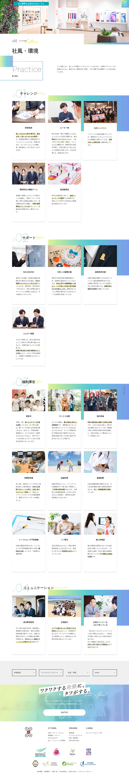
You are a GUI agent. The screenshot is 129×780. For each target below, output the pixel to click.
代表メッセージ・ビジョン (56, 733)
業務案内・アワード (54, 735)
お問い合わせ (73, 771)
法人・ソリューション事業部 (56, 740)
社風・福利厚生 (73, 738)
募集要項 (47, 771)
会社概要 (39, 771)
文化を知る (73, 728)
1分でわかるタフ (53, 738)
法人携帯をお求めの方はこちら (31, 4)
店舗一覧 (54, 771)
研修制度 (71, 733)
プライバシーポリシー (85, 771)
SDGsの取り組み (74, 740)
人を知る (89, 728)
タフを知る (52, 728)
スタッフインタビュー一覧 (94, 733)
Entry (64, 712)
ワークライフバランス (75, 735)
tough (6, 3)
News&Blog (63, 771)
